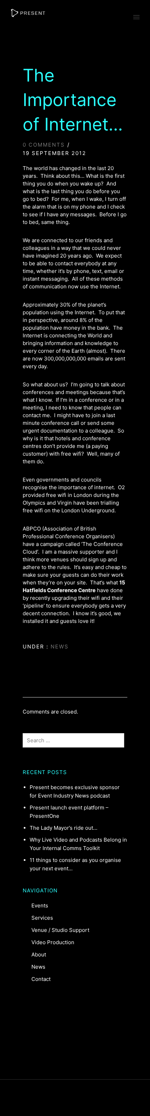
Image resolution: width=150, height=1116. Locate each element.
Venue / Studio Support (60, 930)
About (38, 954)
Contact (41, 979)
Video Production (52, 942)
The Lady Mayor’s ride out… (63, 827)
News (58, 646)
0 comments (44, 144)
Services (42, 917)
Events (39, 905)
